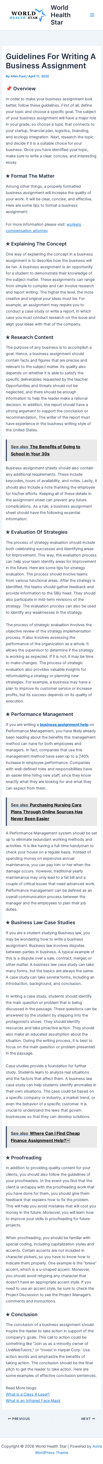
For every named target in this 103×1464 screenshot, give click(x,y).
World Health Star (61, 15)
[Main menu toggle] (92, 15)
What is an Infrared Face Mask (33, 1400)
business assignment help (64, 724)
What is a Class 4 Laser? (28, 1394)
